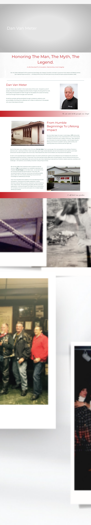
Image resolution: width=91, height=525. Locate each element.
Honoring (22, 56)
